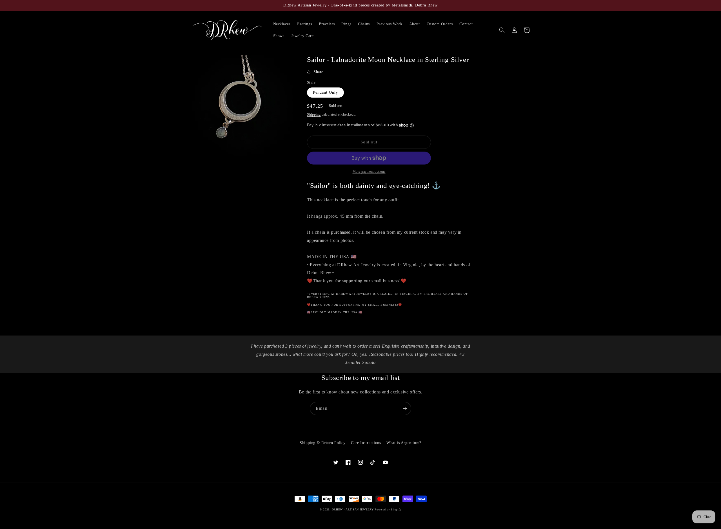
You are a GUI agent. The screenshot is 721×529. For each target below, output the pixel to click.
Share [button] (318, 72)
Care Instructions (366, 443)
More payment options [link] (369, 172)
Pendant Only (325, 92)
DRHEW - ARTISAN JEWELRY (353, 509)
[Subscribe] (405, 408)
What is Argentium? (403, 443)
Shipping (314, 114)
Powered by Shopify (388, 509)
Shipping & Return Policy (322, 443)
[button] (502, 30)
